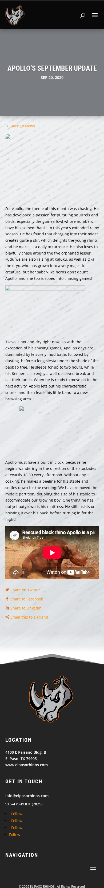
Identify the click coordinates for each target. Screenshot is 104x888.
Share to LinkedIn (26, 608)
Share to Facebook (26, 599)
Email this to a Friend (29, 617)
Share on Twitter (25, 589)
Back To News (22, 125)
